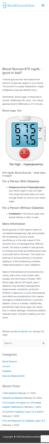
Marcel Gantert (21, 331)
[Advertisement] (24, 36)
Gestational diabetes (12, 398)
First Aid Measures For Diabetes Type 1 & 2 (23, 421)
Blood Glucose (9, 361)
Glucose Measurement (13, 376)
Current (6, 366)
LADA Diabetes (9, 393)
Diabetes (6, 371)
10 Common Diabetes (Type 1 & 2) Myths (23, 412)
